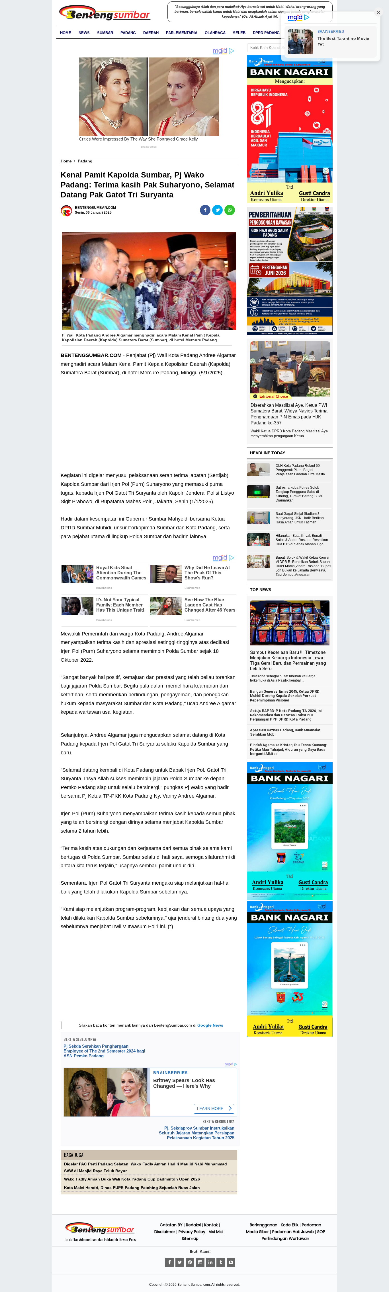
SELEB (239, 33)
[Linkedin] (210, 1262)
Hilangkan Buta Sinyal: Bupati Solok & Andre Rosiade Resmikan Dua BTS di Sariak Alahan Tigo (302, 540)
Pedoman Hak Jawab (293, 1232)
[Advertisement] (149, 428)
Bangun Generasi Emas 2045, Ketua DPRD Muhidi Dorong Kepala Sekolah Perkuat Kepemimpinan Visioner (285, 695)
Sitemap (190, 1238)
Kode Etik (289, 1225)
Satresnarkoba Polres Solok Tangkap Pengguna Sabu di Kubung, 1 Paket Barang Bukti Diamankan (299, 494)
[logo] (100, 1233)
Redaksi (193, 1225)
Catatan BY (171, 1225)
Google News (210, 1025)
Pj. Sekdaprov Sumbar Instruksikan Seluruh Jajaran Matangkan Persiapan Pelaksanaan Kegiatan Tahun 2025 (196, 1133)
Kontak (211, 1225)
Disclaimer (164, 1232)
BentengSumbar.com (193, 1285)
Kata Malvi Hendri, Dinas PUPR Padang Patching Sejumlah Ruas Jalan (132, 1188)
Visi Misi (216, 1232)
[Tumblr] (220, 1262)
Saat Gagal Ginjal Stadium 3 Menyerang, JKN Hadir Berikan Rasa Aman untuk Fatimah (300, 518)
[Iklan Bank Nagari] (290, 899)
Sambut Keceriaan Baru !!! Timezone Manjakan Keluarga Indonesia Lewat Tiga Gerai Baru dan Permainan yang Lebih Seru (288, 660)
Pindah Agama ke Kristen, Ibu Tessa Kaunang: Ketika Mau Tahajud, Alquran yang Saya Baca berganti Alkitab (288, 749)
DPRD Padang (266, 33)
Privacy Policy (192, 1232)
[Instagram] (200, 1262)
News (84, 33)
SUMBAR (105, 33)
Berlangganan (263, 1225)
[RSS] (231, 1262)
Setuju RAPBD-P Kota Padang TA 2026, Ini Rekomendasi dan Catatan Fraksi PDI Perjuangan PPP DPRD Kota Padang (286, 715)
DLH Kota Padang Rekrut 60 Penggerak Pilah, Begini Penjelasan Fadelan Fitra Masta (300, 470)
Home (65, 33)
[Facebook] (169, 1262)
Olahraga (215, 33)
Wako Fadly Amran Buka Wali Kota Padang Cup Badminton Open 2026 (132, 1179)
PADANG (128, 33)
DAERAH (151, 33)
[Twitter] (179, 1262)
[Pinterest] (190, 1262)
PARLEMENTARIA (181, 33)
